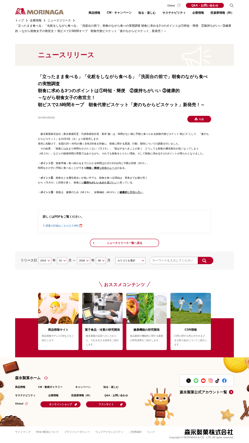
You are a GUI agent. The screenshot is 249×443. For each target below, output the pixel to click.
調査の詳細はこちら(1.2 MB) (62, 225)
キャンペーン (83, 386)
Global (171, 5)
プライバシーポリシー (77, 431)
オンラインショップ (60, 404)
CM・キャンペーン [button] (119, 12)
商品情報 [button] (94, 12)
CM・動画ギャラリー (50, 386)
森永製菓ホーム (28, 378)
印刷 (201, 119)
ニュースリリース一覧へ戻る (124, 242)
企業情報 (53, 395)
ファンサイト (106, 404)
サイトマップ (22, 431)
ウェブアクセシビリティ (109, 431)
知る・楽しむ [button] (147, 12)
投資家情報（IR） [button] (222, 12)
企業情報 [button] (198, 12)
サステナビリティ (25, 395)
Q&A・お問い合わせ (204, 5)
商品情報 (20, 386)
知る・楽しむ (111, 386)
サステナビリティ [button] (174, 12)
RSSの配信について (47, 431)
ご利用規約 (135, 431)
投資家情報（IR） (81, 395)
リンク (151, 431)
